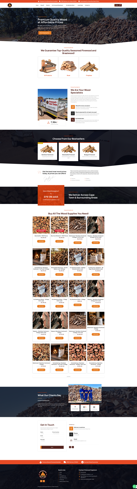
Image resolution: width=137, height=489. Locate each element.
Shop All (42, 5)
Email (41, 435)
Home (37, 5)
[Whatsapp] (73, 447)
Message (42, 439)
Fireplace (89, 75)
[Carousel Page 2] (50, 410)
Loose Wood (80, 5)
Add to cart (41, 241)
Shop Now (47, 158)
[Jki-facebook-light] (70, 447)
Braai (68, 75)
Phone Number (55, 432)
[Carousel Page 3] (51, 410)
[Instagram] (44, 481)
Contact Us (87, 5)
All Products (48, 75)
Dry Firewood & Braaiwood (57, 5)
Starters (48, 5)
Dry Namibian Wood (70, 5)
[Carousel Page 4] (52, 410)
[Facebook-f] (41, 481)
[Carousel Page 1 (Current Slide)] (49, 410)
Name (41, 432)
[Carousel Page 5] (53, 410)
